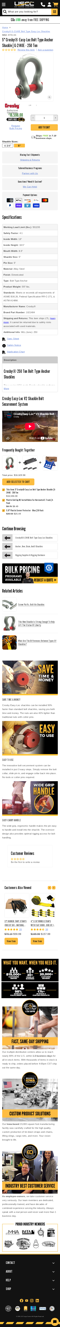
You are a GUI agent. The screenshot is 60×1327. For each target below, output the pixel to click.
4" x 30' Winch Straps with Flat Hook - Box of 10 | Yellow (43, 923)
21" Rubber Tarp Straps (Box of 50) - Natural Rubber (16, 923)
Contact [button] (10, 1263)
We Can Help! (30, 186)
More (6, 388)
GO (54, 11)
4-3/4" (7, 145)
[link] (32, 502)
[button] (3, 4)
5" (19, 145)
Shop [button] (8, 1289)
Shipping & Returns (30, 160)
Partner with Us (30, 173)
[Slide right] (36, 105)
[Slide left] (23, 105)
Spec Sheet (13, 338)
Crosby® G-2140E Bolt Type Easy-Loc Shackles (26, 31)
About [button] (9, 1271)
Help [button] (8, 1280)
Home (5, 27)
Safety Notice (14, 345)
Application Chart (16, 351)
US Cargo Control (26, 1316)
